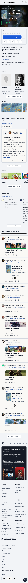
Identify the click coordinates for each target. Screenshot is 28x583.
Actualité (3, 496)
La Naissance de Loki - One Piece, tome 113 (6, 529)
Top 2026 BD (5, 523)
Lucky (16, 492)
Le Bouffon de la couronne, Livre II (20, 510)
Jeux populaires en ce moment (6, 516)
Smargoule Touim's (11, 305)
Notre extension (6, 548)
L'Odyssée (4, 493)
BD (2, 520)
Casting (4, 71)
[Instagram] (17, 444)
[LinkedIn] (23, 444)
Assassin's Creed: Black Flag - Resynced (6, 511)
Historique (16, 53)
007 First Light (5, 507)
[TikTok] (20, 444)
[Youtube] (26, 444)
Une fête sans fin (6, 525)
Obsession (4, 491)
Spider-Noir (18, 490)
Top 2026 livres (19, 503)
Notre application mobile (8, 545)
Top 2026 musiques (20, 524)
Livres (17, 500)
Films (9, 6)
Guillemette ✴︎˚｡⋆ (10, 387)
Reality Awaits (18, 530)
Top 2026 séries (19, 487)
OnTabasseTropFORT (11, 316)
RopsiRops (8, 238)
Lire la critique (7, 157)
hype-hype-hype (16, 132)
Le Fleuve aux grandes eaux (7, 8)
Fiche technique (5, 59)
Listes (3, 170)
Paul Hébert (5, 87)
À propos (4, 543)
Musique (18, 520)
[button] (26, 2)
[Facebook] (14, 444)
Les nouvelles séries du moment (20, 496)
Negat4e (8, 286)
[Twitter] (11, 444)
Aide (2, 551)
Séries (17, 485)
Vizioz (7, 341)
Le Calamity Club (19, 506)
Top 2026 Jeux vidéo (5, 503)
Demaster (8, 296)
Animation (14, 6)
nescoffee (8, 413)
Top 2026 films (5, 488)
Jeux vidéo (5, 500)
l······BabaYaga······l (10, 365)
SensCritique (4, 6)
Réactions (5, 194)
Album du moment (20, 533)
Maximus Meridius (10, 260)
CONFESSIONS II (20, 527)
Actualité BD (5, 534)
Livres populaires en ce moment (20, 515)
